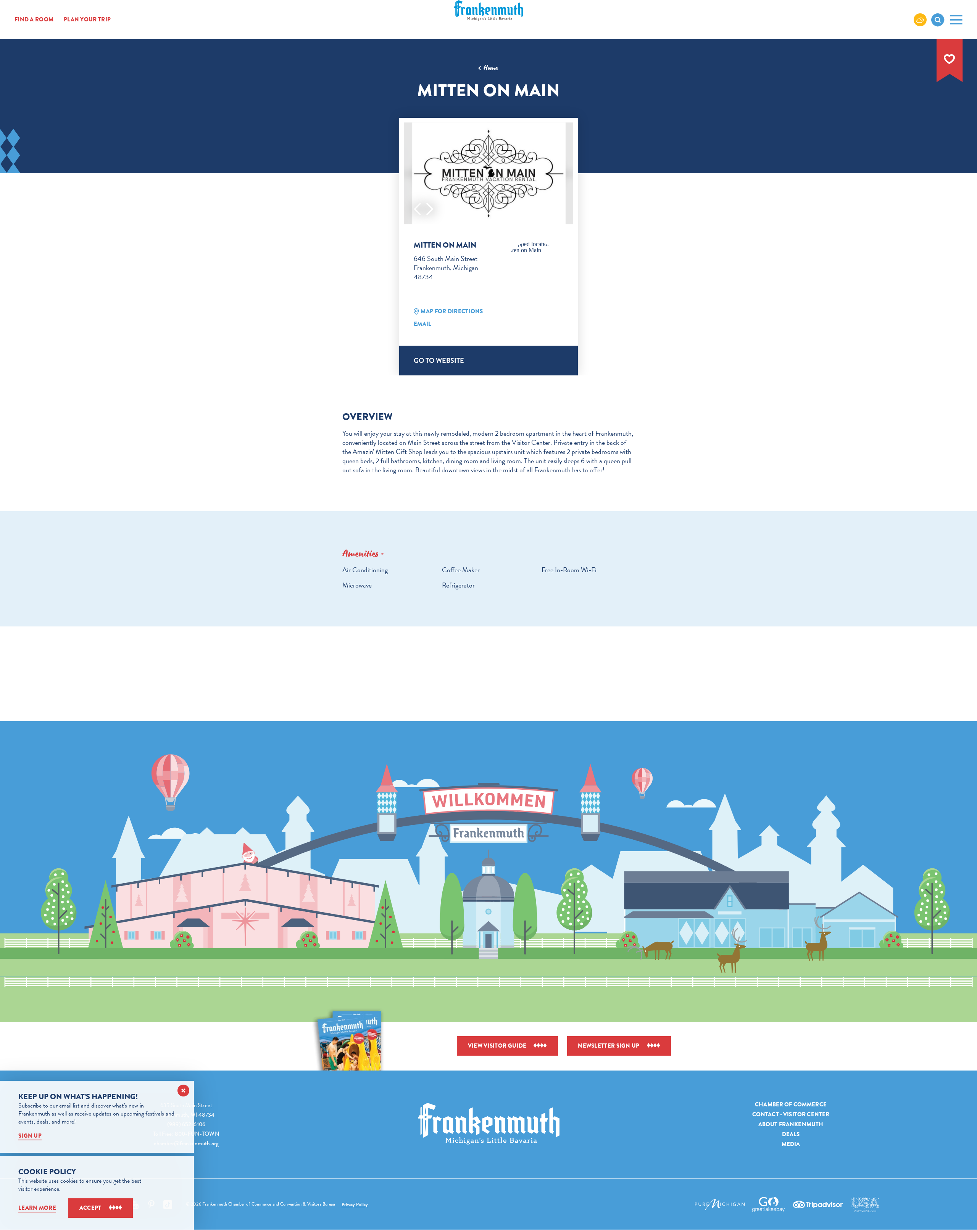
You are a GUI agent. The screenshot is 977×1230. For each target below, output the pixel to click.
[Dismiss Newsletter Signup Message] (183, 1090)
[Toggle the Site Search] (937, 19)
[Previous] (417, 209)
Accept (90, 1208)
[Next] (430, 209)
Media (791, 1144)
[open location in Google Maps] (533, 247)
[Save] (949, 59)
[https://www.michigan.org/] (720, 1204)
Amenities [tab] (360, 553)
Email (423, 324)
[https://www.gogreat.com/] (768, 1204)
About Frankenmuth (791, 1124)
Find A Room (34, 19)
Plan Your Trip (87, 19)
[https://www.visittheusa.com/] (864, 1204)
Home (490, 68)
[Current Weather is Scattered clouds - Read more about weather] (920, 19)
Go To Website (439, 360)
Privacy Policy (355, 1204)
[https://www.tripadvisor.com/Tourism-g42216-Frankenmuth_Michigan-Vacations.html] (818, 1204)
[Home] (488, 1124)
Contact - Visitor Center (791, 1114)
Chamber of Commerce (791, 1104)
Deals (791, 1134)
